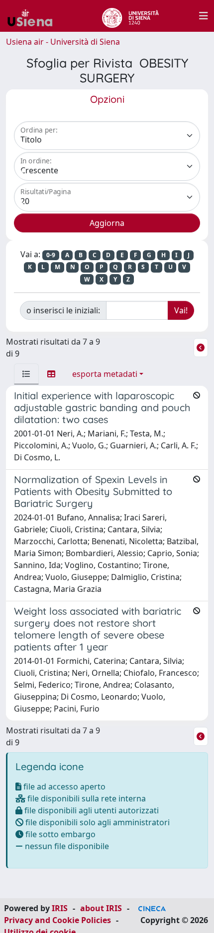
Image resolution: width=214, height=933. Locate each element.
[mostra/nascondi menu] (203, 16)
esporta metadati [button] (104, 373)
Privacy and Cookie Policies (57, 920)
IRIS (60, 908)
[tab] (26, 373)
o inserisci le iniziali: (63, 310)
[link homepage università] (130, 16)
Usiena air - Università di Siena (63, 41)
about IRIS (101, 908)
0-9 (50, 255)
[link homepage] (34, 16)
